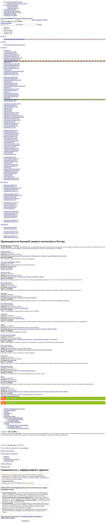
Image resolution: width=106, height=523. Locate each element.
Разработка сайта (5, 466)
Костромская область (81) (11, 93)
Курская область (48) (10, 101)
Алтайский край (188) (10, 52)
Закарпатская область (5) (11, 191)
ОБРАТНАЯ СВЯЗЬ (9, 416)
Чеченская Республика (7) (11, 172)
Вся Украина (4, 182)
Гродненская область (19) (11, 233)
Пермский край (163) (10, 127)
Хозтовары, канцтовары (24, 297)
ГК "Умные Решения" (7, 303)
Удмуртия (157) (8, 163)
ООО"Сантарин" (5, 251)
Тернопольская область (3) (11, 211)
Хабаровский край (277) (11, 166)
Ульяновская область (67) (11, 164)
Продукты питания (13, 308)
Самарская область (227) (11, 138)
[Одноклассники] (12, 432)
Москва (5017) (8, 111)
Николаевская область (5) (11, 202)
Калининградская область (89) (12, 80)
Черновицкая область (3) (11, 221)
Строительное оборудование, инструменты (45, 339)
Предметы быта (52, 329)
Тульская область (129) (10, 160)
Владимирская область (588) (12, 64)
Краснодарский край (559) (11, 95)
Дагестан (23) (8, 69)
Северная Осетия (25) (10, 146)
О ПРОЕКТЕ (7, 413)
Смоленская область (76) (11, 148)
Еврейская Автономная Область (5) (14, 71)
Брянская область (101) (10, 61)
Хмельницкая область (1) (11, 216)
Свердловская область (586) (12, 145)
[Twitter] (11, 432)
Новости (6, 456)
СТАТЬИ (6, 424)
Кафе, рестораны (12, 329)
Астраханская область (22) (11, 56)
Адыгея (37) (7, 50)
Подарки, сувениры (22, 391)
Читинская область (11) (10, 173)
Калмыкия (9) (8, 81)
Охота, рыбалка (63, 391)
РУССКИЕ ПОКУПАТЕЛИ (12, 11)
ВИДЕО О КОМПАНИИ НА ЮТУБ (14, 409)
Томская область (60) (10, 157)
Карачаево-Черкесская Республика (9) (14, 86)
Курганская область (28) (11, 99)
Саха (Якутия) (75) (9, 142)
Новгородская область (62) (11, 118)
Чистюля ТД (4, 355)
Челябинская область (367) (11, 170)
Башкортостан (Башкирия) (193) (13, 58)
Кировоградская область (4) (12, 198)
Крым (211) (7, 98)
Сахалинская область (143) (11, 143)
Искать (40, 24)
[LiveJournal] (16, 432)
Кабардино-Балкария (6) (11, 78)
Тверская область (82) (10, 154)
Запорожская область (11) (11, 194)
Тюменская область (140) (11, 161)
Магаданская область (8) (11, 106)
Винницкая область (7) (10, 185)
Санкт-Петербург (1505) (11, 139)
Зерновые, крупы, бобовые (49, 256)
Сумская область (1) (9, 208)
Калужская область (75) (10, 83)
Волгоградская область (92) (11, 65)
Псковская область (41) (10, 132)
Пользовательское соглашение (9, 453)
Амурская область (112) (10, 53)
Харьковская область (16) (11, 213)
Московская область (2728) (11, 112)
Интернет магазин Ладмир (8, 335)
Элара (2, 324)
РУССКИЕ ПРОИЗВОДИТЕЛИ (13, 2)
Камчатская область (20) (11, 84)
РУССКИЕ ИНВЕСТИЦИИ (15, 419)
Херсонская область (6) (10, 214)
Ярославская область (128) (11, 179)
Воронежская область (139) (11, 68)
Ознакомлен (25, 521)
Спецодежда (11, 318)
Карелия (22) (7, 87)
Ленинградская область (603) (12, 103)
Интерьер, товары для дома (50, 391)
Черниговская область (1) (11, 220)
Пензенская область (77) (11, 126)
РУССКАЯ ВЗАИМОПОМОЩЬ (13, 418)
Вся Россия (4, 47)
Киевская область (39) (10, 196)
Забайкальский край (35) (11, 72)
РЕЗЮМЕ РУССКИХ (10, 14)
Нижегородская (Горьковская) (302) (14, 117)
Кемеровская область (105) (11, 89)
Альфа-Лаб (4, 314)
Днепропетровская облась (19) (12, 188)
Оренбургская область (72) (11, 123)
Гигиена (34, 297)
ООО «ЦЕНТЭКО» (6, 282)
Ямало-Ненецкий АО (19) (11, 178)
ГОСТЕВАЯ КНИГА (10, 410)
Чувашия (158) (8, 175)
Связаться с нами (9, 461)
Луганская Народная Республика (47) (14, 44)
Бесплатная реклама (27, 18)
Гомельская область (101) (11, 231)
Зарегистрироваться (37, 20)
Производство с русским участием (17, 3)
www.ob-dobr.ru (24, 448)
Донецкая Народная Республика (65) (14, 39)
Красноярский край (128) (11, 96)
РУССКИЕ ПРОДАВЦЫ (11, 5)
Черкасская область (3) (10, 217)
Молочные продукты (14, 256)
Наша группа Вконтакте (7, 451)
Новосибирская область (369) (12, 120)
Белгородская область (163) (11, 59)
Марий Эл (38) (8, 108)
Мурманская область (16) (11, 114)
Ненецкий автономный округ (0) (13, 115)
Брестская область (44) (10, 227)
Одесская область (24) (10, 204)
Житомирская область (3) (11, 189)
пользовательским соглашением (31, 516)
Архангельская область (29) (12, 55)
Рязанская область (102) (10, 136)
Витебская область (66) (10, 228)
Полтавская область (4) (10, 205)
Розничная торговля (13, 8)
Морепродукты (36, 256)
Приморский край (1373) (11, 130)
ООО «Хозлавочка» (6, 345)
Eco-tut (2, 376)
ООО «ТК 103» (5, 387)
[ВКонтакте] (9, 432)
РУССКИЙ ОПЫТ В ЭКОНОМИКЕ (17, 425)
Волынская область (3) (10, 186)
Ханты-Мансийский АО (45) (12, 169)
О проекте (7, 458)
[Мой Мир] (14, 432)
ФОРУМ (6, 415)
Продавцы (16, 245)
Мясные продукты (26, 256)
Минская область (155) (10, 236)
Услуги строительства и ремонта (26, 370)
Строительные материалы (24, 339)
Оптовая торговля (12, 6)
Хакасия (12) (7, 167)
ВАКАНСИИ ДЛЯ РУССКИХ (12, 12)
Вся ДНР (3, 36)
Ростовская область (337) (11, 135)
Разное (42, 276)
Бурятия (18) (7, 62)
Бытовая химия (62, 256)
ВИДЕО (6, 412)
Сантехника (35, 276)
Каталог (7, 18)
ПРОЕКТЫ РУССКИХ (10, 15)
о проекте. (12, 518)
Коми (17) (7, 92)
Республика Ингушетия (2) (11, 133)
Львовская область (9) (10, 199)
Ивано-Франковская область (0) (13, 195)
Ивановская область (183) (11, 74)
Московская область (6, 245)
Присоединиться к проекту (11, 459)
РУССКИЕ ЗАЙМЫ (13, 421)
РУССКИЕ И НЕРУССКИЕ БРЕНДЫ (18, 428)
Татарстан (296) (8, 152)
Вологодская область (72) (11, 66)
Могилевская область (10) (11, 237)
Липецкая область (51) (10, 105)
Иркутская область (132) (11, 77)
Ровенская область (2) (10, 207)
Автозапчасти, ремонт (35, 391)
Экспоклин (4, 293)
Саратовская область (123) (11, 141)
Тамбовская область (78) (11, 151)
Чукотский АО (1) (9, 176)
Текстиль (39, 350)
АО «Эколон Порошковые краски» (10, 262)
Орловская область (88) (10, 124)
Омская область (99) (9, 121)
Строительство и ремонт (24, 276)
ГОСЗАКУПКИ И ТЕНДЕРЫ (12, 422)
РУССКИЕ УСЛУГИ (10, 9)
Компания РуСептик (6, 366)
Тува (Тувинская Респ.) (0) (11, 158)
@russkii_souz (30, 483)
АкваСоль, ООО (5, 272)
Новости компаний (6, 23)
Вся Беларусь (4, 224)
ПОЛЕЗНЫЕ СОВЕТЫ (14, 427)
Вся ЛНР (3, 42)
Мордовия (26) (8, 109)
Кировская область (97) (10, 90)
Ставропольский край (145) (12, 149)
